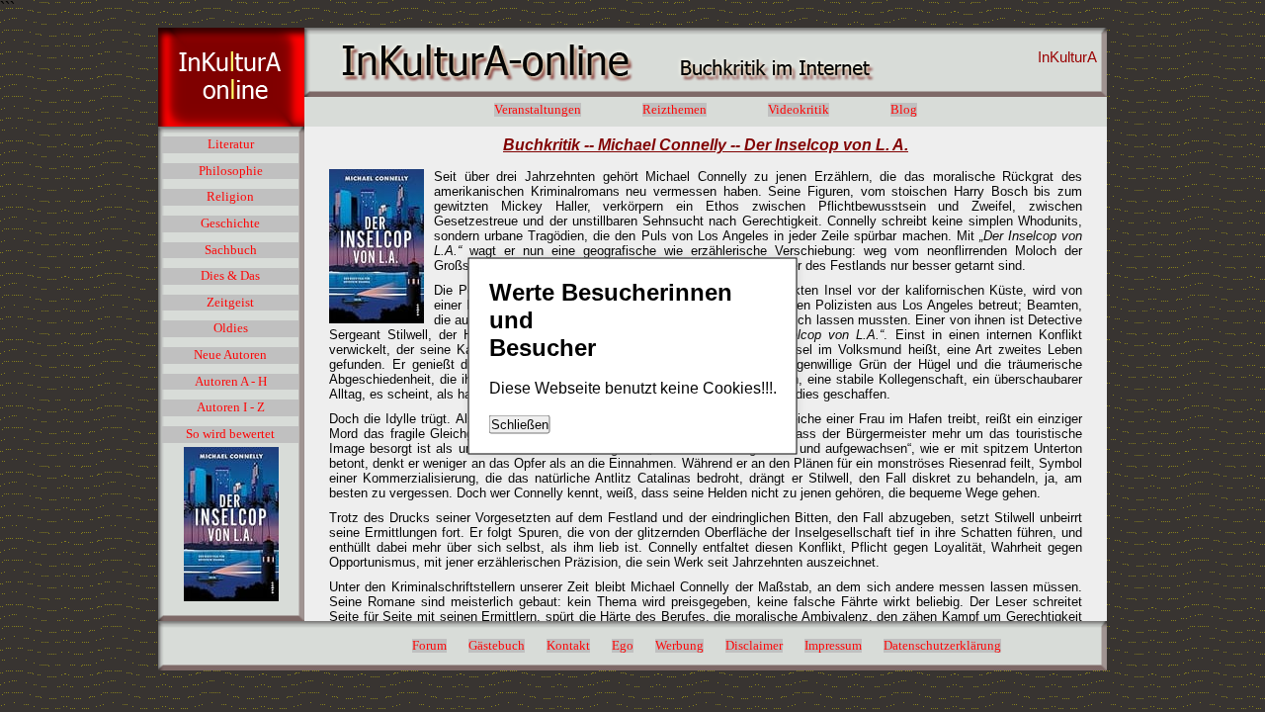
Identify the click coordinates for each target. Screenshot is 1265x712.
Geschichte (230, 223)
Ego (622, 646)
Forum (429, 646)
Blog (903, 110)
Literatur (231, 144)
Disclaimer (754, 646)
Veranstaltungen (537, 110)
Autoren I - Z (231, 407)
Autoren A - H (231, 382)
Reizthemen (674, 110)
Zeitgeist (230, 303)
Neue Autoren (230, 355)
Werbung (679, 646)
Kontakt (568, 646)
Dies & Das (230, 276)
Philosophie (231, 171)
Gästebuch (496, 646)
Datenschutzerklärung (942, 646)
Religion (230, 197)
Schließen (519, 424)
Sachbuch (231, 250)
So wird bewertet (230, 434)
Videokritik (798, 110)
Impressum (833, 646)
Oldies (230, 328)
